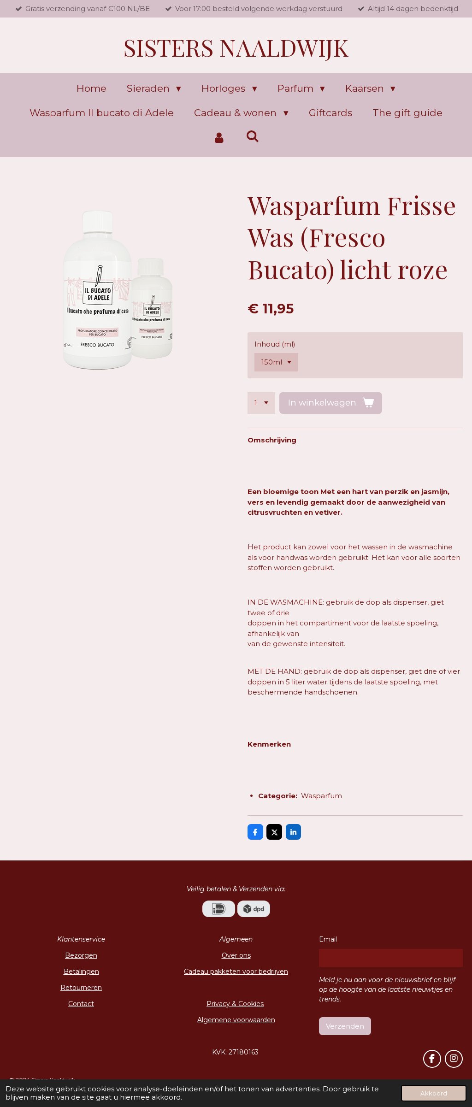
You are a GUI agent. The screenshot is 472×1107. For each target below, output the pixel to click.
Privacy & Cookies (235, 1004)
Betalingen (81, 971)
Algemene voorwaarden (236, 1020)
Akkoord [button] (433, 1093)
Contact (81, 1004)
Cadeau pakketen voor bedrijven (236, 971)
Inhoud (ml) (274, 344)
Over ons (236, 955)
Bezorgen (81, 955)
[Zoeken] (252, 136)
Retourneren (81, 987)
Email (328, 939)
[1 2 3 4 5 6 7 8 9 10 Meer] (261, 403)
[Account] (219, 138)
